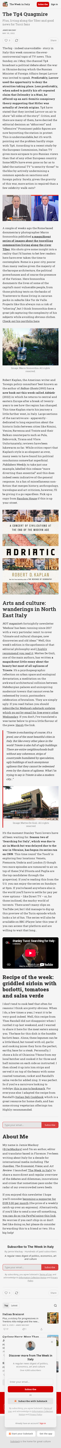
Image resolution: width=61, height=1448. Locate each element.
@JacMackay (12, 1149)
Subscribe (43, 4)
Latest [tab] (14, 1305)
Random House (27, 498)
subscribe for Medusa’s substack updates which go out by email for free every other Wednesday (30, 712)
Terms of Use (46, 1274)
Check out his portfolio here (21, 321)
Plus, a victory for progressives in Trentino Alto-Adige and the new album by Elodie (20, 1320)
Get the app (46, 1433)
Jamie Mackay (9, 30)
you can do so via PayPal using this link (29, 1215)
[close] (51, 1341)
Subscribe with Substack (32, 1401)
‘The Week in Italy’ (40, 1170)
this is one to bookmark (29, 1088)
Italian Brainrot (13, 1314)
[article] (30, 1321)
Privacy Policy (35, 1414)
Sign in (54, 4)
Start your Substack (22, 1433)
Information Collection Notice (32, 1277)
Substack (15, 1441)
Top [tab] (6, 1305)
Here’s (20, 725)
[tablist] (11, 1305)
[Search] (55, 1305)
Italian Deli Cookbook (29, 1097)
